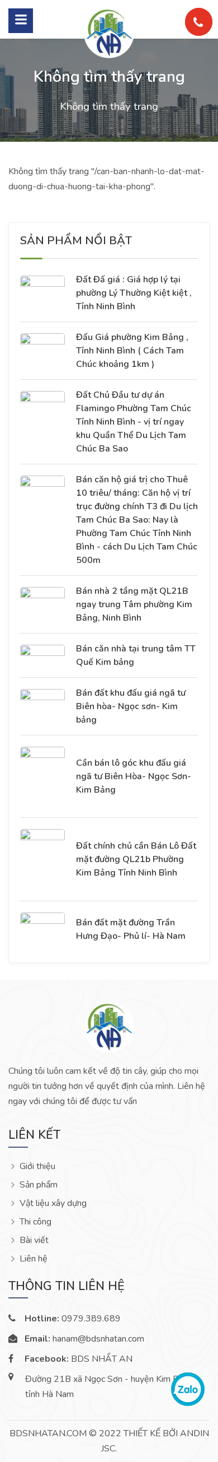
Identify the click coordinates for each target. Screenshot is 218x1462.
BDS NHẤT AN (78, 1359)
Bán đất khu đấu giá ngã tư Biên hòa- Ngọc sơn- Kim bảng (131, 706)
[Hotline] (198, 22)
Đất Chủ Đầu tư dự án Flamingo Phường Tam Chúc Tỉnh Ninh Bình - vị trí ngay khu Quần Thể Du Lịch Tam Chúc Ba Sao (133, 422)
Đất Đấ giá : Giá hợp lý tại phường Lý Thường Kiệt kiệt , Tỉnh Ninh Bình (134, 293)
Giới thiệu (37, 1166)
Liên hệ (34, 1259)
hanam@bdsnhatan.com (84, 1339)
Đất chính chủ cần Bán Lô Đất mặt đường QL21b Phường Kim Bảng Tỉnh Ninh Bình (136, 859)
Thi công (35, 1222)
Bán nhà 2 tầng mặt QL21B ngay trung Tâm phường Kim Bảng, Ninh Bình (134, 604)
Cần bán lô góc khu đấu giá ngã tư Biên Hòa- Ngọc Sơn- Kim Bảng (133, 776)
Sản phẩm (39, 1185)
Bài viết (34, 1240)
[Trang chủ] (109, 32)
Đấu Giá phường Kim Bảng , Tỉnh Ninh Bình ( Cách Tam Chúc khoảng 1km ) (132, 350)
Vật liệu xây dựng (53, 1203)
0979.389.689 (73, 1319)
